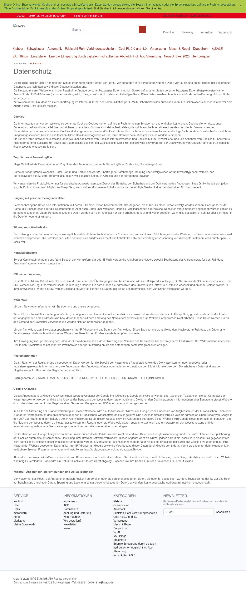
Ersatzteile (38, 56)
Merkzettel (19, 520)
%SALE (217, 48)
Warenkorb (20, 513)
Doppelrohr (201, 48)
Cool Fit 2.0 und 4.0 (133, 48)
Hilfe (16, 505)
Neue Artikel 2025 (176, 56)
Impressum (182, 15)
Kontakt (18, 501)
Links (16, 509)
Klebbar (17, 48)
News (66, 528)
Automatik (54, 48)
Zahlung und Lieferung (77, 513)
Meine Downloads (24, 524)
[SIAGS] (38, 26)
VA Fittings (20, 56)
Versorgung (158, 48)
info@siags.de (105, 582)
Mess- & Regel (179, 48)
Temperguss (201, 56)
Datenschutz (204, 15)
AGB (193, 15)
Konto (17, 517)
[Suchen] (142, 29)
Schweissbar (35, 48)
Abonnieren (223, 512)
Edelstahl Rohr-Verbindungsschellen (90, 48)
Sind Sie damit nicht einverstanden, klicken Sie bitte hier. (127, 8)
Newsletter (69, 524)
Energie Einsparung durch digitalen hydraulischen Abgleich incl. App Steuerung (105, 56)
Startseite (169, 15)
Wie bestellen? (72, 520)
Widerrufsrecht (72, 517)
